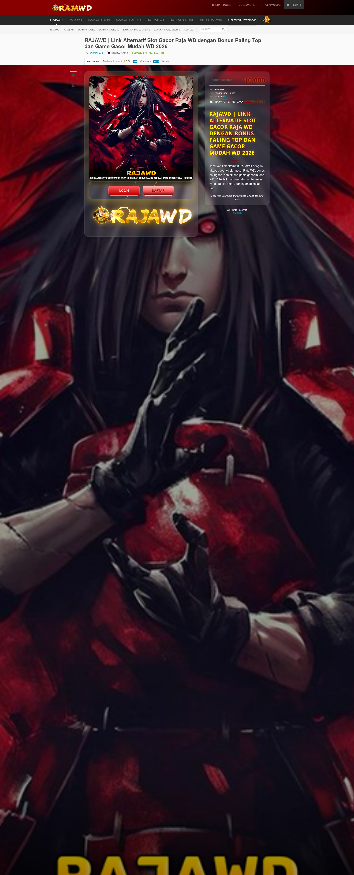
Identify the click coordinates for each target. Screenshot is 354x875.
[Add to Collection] (73, 85)
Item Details (93, 61)
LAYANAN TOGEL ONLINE (136, 29)
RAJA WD (189, 29)
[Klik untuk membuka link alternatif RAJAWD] (141, 128)
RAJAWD (54, 29)
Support (166, 61)
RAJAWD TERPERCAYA (240, 101)
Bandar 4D (96, 53)
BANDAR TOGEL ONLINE (167, 29)
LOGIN (124, 190)
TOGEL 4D (68, 29)
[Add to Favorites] (73, 75)
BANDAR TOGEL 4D (109, 29)
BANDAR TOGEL (86, 29)
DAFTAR (158, 190)
